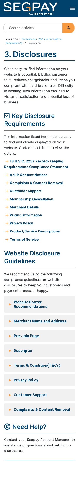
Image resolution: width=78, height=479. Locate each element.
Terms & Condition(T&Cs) (34, 365)
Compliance (29, 39)
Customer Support (27, 394)
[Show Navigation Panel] (72, 8)
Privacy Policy (23, 380)
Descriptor (20, 350)
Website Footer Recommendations (27, 304)
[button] (68, 28)
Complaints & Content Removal (39, 409)
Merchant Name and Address (37, 321)
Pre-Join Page (23, 336)
